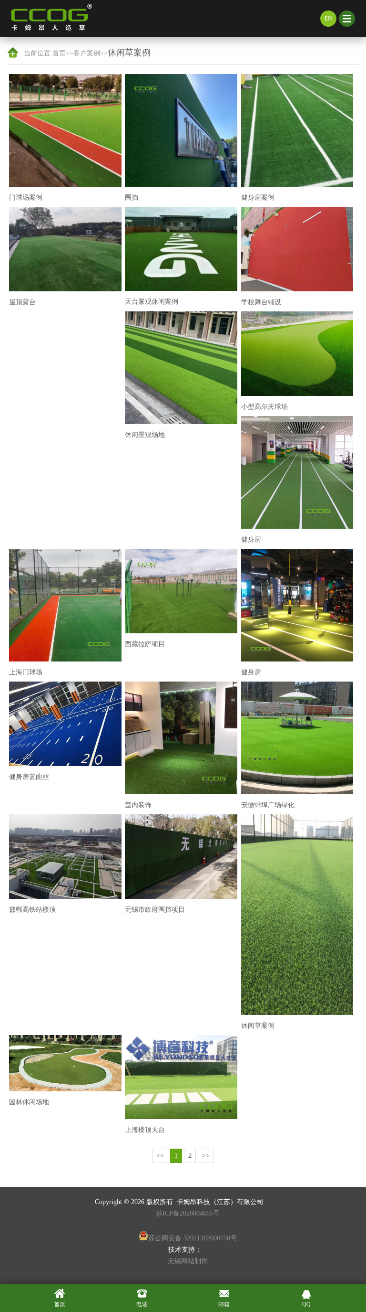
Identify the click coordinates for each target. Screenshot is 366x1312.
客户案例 (86, 53)
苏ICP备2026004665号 (188, 1213)
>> (206, 1155)
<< (160, 1155)
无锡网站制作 (188, 1261)
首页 (59, 53)
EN (328, 18)
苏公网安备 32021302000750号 (192, 1238)
